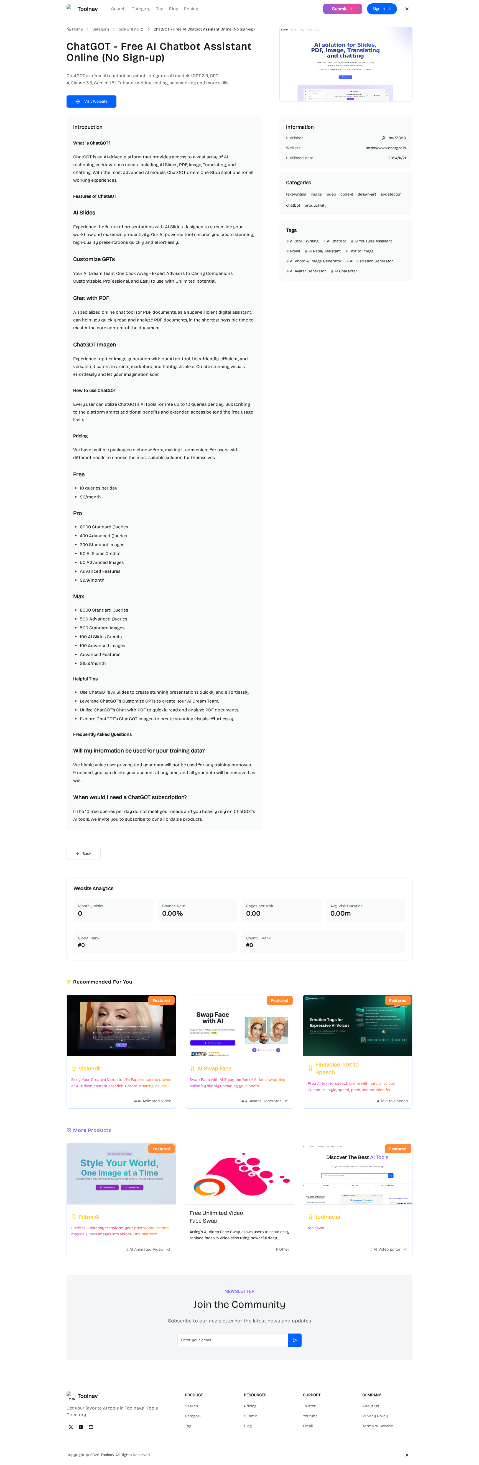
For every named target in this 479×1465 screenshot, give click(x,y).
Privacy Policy (375, 1416)
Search (118, 8)
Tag (159, 8)
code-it (346, 194)
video (331, 194)
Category (141, 8)
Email (308, 1426)
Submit (250, 1416)
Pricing (191, 8)
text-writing (128, 29)
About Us (370, 1406)
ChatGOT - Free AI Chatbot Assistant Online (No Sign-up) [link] (204, 29)
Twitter (309, 1406)
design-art (367, 194)
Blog (173, 8)
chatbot (293, 205)
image (316, 194)
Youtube (310, 1416)
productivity (316, 205)
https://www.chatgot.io (386, 148)
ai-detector (391, 194)
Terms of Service (377, 1426)
